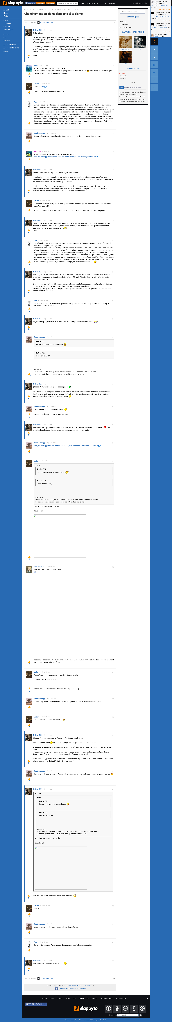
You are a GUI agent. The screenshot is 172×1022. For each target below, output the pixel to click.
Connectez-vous (84, 986)
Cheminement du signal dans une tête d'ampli (62, 9)
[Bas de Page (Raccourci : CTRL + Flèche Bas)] (154, 87)
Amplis (41, 9)
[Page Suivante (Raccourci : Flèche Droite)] (154, 49)
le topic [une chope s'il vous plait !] (160, 16)
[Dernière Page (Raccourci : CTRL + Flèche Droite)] (154, 64)
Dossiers (6, 27)
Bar (4, 37)
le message (161, 35)
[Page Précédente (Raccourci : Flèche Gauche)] (154, 56)
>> (52, 22)
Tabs (131, 88)
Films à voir (103, 1020)
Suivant (46, 22)
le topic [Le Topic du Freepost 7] (159, 4)
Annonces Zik (121, 998)
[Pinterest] (142, 1009)
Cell (156, 35)
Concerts (6, 40)
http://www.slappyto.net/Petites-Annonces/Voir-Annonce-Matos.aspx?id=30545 (66, 446)
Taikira (157, 1)
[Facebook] (108, 1009)
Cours (5, 20)
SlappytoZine (8, 30)
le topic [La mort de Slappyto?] (159, 26)
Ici (43, 87)
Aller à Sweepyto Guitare (140, 3)
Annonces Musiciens (11, 48)
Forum (5, 34)
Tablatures (7, 24)
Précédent (32, 22)
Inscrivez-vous (69, 986)
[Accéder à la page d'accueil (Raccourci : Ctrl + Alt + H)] (13, 4)
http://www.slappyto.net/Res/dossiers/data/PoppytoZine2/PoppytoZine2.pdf (65, 157)
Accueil (6, 10)
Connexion (31, 3)
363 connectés (110, 3)
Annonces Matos (9, 45)
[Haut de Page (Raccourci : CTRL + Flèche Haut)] (154, 79)
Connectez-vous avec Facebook (72, 989)
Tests (5, 16)
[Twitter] (117, 1009)
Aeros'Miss (159, 12)
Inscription (50, 3)
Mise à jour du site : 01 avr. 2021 (73, 1020)
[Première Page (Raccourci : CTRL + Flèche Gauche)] (154, 72)
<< (26, 22)
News (5, 13)
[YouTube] (125, 1009)
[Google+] (134, 1009)
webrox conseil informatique (90, 1020)
